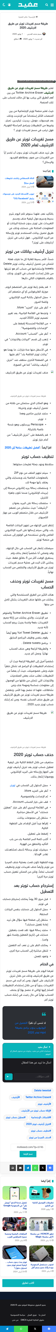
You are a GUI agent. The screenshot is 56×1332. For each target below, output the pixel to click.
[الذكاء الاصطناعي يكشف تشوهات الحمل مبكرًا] (45, 182)
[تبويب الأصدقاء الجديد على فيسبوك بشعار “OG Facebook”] (45, 197)
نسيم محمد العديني (34, 34)
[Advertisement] (28, 59)
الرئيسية (32, 17)
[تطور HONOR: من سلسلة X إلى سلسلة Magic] (41, 1224)
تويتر (12, 785)
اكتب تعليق (28, 1283)
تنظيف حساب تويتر (40, 1131)
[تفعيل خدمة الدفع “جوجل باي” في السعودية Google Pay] (14, 1193)
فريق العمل (32, 1315)
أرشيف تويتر (44, 1104)
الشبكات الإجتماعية (40, 1117)
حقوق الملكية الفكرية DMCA (32, 1320)
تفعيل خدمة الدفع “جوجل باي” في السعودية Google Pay (15, 1205)
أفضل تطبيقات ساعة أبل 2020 (22, 448)
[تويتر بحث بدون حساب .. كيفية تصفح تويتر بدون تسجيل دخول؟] (14, 1252)
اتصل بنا (42, 1315)
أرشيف (15, 1097)
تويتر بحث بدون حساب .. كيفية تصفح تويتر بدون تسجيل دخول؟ (16, 1265)
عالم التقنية (23, 17)
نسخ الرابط (28, 1154)
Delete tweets (42, 1090)
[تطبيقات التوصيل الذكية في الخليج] (41, 1193)
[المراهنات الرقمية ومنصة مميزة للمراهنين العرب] (14, 1224)
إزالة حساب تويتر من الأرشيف (35, 1110)
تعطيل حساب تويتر (15, 1117)
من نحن (15, 1320)
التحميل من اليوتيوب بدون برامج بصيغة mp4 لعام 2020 (30, 1027)
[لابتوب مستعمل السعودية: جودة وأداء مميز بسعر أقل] (41, 1253)
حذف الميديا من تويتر (39, 1137)
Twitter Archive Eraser (38, 1097)
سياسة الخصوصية (18, 1315)
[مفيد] (28, 5)
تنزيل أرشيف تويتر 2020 (38, 1124)
